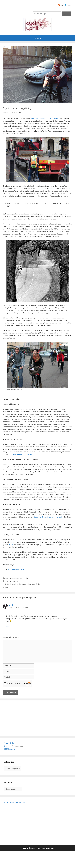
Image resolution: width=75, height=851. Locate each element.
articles (16, 578)
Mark (11, 605)
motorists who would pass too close (44, 118)
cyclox (10, 544)
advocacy (8, 578)
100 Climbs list (9, 749)
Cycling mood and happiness (21, 454)
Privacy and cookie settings (14, 802)
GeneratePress (48, 848)
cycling (16, 581)
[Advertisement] (37, 718)
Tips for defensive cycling (17, 569)
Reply (7, 626)
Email (68, 5)
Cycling (7, 746)
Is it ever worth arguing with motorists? (47, 517)
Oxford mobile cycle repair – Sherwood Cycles (22, 584)
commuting (24, 578)
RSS (61, 5)
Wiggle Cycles (9, 743)
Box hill (8, 587)
